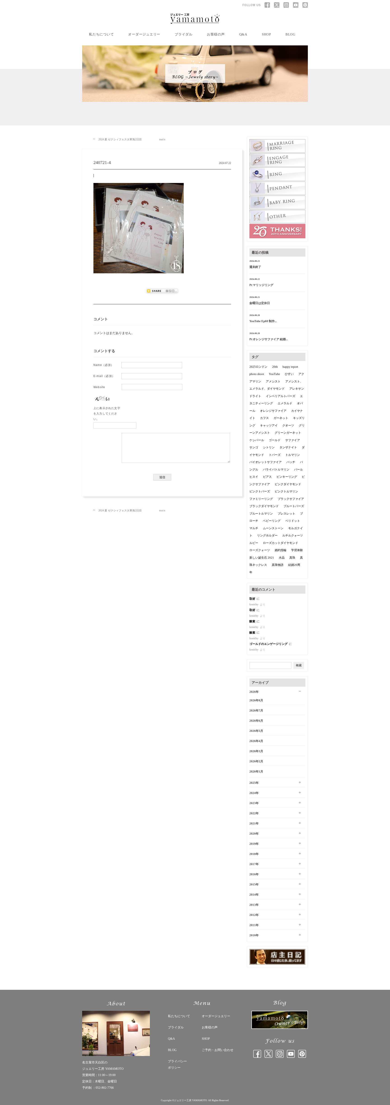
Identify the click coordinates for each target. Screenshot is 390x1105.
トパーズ (275, 455)
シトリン (269, 447)
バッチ (290, 462)
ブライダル (184, 34)
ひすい (289, 374)
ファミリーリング (261, 499)
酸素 (252, 621)
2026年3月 (256, 751)
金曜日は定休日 (259, 303)
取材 (252, 598)
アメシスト (273, 381)
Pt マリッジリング (261, 285)
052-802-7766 (105, 1087)
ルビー (253, 543)
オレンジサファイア (273, 410)
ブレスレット (286, 513)
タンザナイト (288, 447)
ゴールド (275, 440)
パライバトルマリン (276, 469)
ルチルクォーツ (292, 535)
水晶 (282, 557)
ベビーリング (272, 520)
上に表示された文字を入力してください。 (106, 414)
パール (298, 469)
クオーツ (288, 425)
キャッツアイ (269, 425)
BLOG (290, 34)
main (162, 139)
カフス (264, 418)
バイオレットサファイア (265, 462)
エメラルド (285, 403)
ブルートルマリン (261, 513)
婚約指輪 (280, 550)
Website (99, 387)
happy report (290, 366)
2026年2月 (256, 761)
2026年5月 (256, 731)
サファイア (292, 440)
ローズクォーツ (259, 550)
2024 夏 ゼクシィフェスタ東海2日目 (120, 139)
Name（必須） (103, 365)
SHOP (266, 34)
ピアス (267, 476)
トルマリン (292, 455)
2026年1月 (256, 771)
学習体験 (297, 550)
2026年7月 (256, 710)
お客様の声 (216, 34)
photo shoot (256, 374)
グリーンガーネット (288, 432)
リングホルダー (267, 535)
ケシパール (256, 440)
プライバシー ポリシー (177, 1064)
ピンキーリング (286, 476)
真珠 (292, 557)
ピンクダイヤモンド (288, 484)
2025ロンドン (258, 366)
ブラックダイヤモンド (264, 506)
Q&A (243, 34)
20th (275, 366)
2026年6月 (256, 720)
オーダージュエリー (144, 34)
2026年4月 (256, 741)
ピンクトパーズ (259, 491)
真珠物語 (277, 565)
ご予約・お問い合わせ (217, 1050)
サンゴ (253, 447)
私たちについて (101, 34)
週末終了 (255, 267)
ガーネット (281, 418)
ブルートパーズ (293, 506)
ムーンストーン (273, 528)
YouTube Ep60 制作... (263, 321)
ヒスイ (253, 476)
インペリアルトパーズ (280, 396)
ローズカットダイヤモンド (280, 543)
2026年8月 (256, 700)
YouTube (274, 374)
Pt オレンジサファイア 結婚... (268, 339)
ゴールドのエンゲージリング (268, 644)
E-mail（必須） (104, 376)
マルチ (253, 528)
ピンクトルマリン (286, 491)
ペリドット (292, 520)
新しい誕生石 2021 (261, 557)
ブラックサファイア (291, 499)
